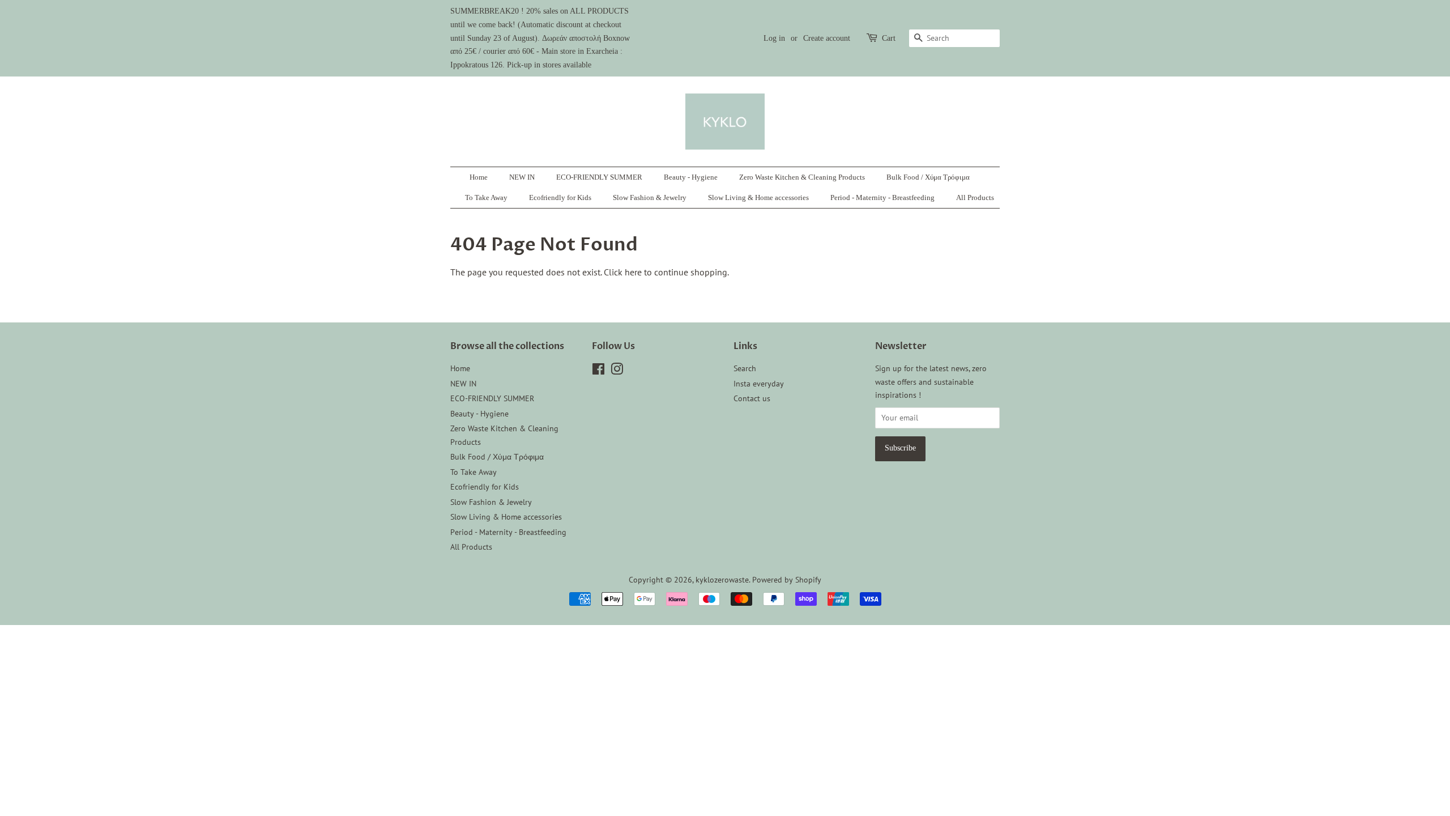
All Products (975, 197)
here (633, 272)
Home (479, 177)
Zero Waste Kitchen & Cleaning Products (802, 177)
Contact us (751, 398)
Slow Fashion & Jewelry (649, 197)
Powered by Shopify (786, 580)
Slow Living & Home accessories (758, 197)
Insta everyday (758, 384)
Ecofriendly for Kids (560, 197)
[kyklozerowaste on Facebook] (598, 371)
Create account (826, 38)
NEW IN (522, 177)
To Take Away (486, 197)
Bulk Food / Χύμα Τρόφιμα (928, 177)
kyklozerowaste (722, 580)
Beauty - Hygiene (691, 177)
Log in (774, 38)
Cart (888, 38)
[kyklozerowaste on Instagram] (617, 371)
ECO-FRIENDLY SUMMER (599, 177)
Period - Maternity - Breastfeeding (882, 197)
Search (744, 368)
